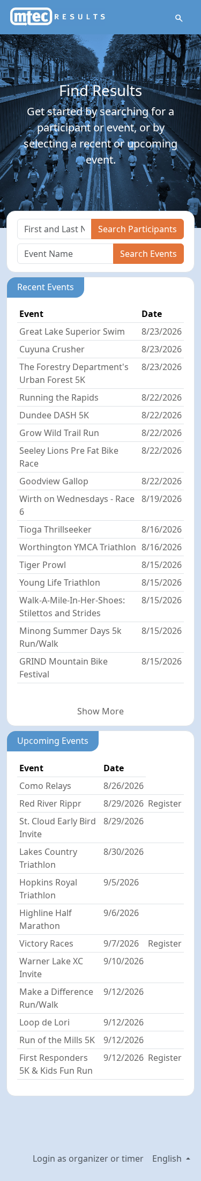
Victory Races (46, 943)
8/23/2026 (162, 331)
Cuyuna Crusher (52, 349)
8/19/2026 (162, 499)
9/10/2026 (123, 961)
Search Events (148, 254)
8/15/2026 (162, 565)
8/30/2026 (123, 852)
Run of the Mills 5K (57, 1040)
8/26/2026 (123, 786)
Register (165, 803)
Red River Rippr (50, 803)
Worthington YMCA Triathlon (77, 547)
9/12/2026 (123, 992)
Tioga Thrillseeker (55, 529)
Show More (100, 711)
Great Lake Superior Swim (72, 331)
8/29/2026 (123, 803)
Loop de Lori (44, 1022)
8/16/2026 (162, 529)
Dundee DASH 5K (54, 415)
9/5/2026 (121, 882)
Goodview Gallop (53, 481)
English (168, 1158)
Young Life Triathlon (59, 582)
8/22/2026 (162, 397)
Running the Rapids (59, 397)
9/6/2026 (121, 913)
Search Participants (137, 229)
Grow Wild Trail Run (59, 433)
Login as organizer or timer (88, 1158)
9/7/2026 (121, 943)
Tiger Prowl (42, 565)
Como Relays (45, 786)
